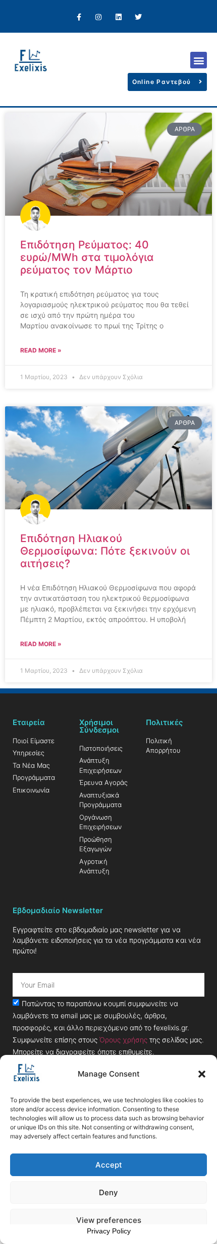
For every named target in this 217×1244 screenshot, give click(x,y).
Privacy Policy (109, 1231)
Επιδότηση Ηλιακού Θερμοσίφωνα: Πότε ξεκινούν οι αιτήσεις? (105, 551)
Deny (108, 1192)
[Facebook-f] (79, 17)
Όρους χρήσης (123, 1039)
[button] (202, 1074)
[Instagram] (98, 17)
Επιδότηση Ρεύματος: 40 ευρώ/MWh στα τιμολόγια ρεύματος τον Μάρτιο (87, 257)
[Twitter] (138, 17)
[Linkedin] (118, 17)
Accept (108, 1165)
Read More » (41, 350)
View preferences (108, 1220)
